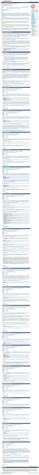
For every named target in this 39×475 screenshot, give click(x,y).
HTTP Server (4, 3)
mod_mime (4, 24)
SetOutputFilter (34, 34)
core (18, 24)
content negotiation (3, 16)
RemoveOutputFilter (33, 23)
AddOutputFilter (9, 77)
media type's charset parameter (21, 94)
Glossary (35, 1)
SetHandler (12, 258)
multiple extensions (4, 105)
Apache (2, 3)
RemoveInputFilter (6, 164)
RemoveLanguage (33, 22)
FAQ (33, 1)
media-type (27, 18)
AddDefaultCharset (34, 31)
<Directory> (17, 25)
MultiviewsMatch (3, 22)
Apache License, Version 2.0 (8, 473)
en (35, 466)
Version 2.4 (12, 3)
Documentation (8, 3)
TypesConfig (13, 19)
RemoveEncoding (33, 20)
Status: (3, 114)
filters (18, 156)
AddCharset (32, 13)
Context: (3, 90)
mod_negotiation (12, 22)
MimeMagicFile (34, 30)
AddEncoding (32, 14)
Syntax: (3, 89)
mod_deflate (8, 204)
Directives (31, 1)
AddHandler (16, 258)
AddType (32, 17)
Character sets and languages (35, 11)
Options (5, 330)
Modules (29, 1)
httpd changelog (33, 26)
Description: (2, 7)
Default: (3, 308)
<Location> (14, 25)
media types (16, 448)
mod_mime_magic (4, 458)
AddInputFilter (32, 15)
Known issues (33, 27)
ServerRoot (3, 449)
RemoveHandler (33, 21)
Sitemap (37, 1)
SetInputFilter (4, 157)
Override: (3, 153)
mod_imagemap (19, 42)
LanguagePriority (14, 248)
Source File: (2, 10)
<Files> (21, 25)
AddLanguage (32, 16)
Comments (33, 35)
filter (16, 390)
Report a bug (33, 28)
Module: (3, 92)
